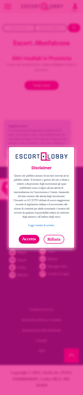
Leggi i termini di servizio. (41, 225)
